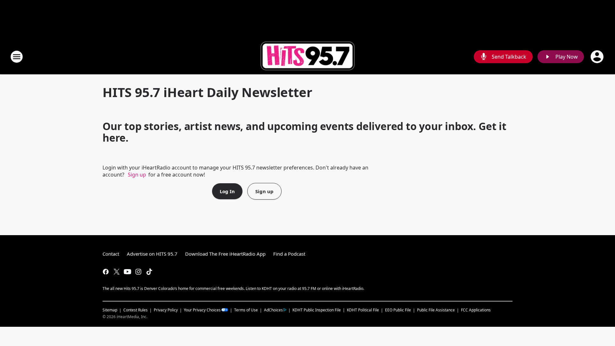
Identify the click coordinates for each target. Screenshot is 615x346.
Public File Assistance (436, 310)
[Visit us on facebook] (106, 272)
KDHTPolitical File (363, 310)
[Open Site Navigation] (16, 56)
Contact (110, 254)
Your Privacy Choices (202, 310)
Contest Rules (135, 310)
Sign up (137, 174)
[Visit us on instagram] (138, 272)
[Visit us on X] (116, 272)
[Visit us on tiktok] (149, 272)
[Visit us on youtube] (127, 272)
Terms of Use (246, 310)
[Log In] (598, 56)
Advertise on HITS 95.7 (152, 254)
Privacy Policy (166, 310)
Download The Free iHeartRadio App (225, 254)
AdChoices (273, 310)
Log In (227, 191)
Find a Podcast (289, 254)
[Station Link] (307, 56)
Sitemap (109, 310)
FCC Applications (476, 309)
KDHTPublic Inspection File (316, 309)
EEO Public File (398, 310)
